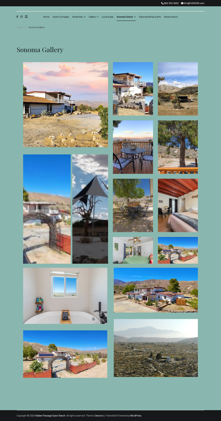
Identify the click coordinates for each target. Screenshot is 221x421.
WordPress (135, 415)
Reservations (171, 17)
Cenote (98, 415)
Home (46, 17)
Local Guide (107, 17)
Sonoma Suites (125, 17)
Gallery (92, 17)
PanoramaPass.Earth (150, 17)
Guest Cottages (61, 17)
